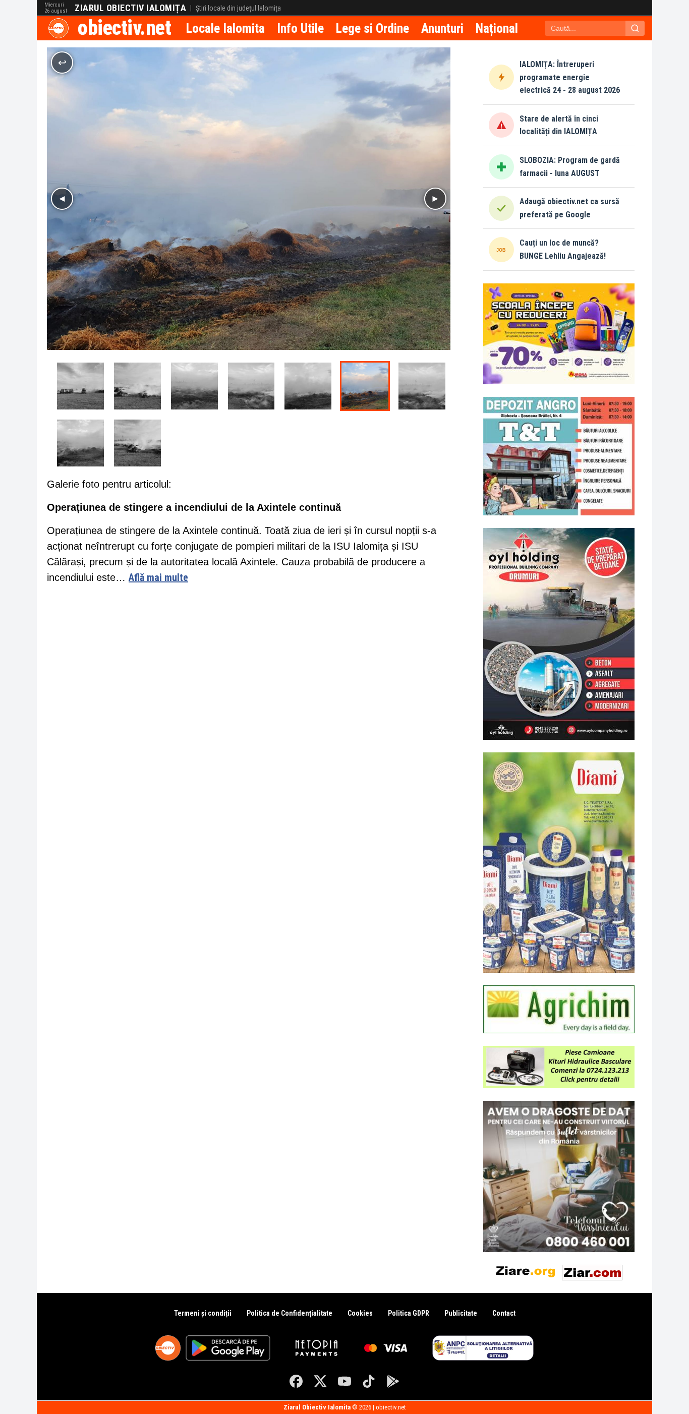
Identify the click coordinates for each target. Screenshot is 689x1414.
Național (497, 28)
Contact (503, 1313)
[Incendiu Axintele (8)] (80, 443)
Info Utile (300, 28)
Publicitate (460, 1313)
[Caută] (635, 28)
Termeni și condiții (203, 1313)
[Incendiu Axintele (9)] (137, 443)
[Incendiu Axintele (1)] (80, 386)
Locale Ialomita (225, 28)
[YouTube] (344, 1381)
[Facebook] (296, 1381)
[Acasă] (58, 28)
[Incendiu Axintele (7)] (421, 386)
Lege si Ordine (372, 28)
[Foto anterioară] (62, 199)
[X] (320, 1381)
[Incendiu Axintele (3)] (194, 386)
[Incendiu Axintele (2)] (137, 386)
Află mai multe (158, 577)
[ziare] (525, 1270)
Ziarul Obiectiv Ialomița (130, 8)
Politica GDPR (408, 1313)
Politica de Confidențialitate (289, 1313)
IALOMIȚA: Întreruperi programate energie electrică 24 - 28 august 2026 (570, 77)
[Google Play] (392, 1381)
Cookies (360, 1313)
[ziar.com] (592, 1270)
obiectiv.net (124, 28)
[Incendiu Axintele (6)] (364, 386)
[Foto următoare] (435, 199)
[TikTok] (368, 1381)
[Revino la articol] (62, 62)
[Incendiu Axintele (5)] (307, 386)
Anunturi (442, 28)
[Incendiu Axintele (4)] (251, 386)
